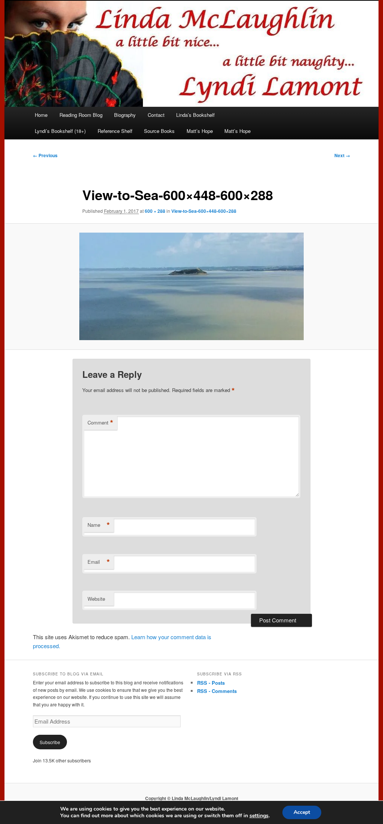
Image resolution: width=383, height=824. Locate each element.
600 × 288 (155, 211)
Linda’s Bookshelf (195, 114)
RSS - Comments (217, 690)
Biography (125, 114)
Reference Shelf (115, 130)
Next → (342, 155)
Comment (100, 423)
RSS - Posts (211, 682)
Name (99, 525)
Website (96, 598)
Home (41, 114)
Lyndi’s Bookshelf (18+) (60, 130)
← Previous (45, 155)
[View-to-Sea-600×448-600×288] (191, 286)
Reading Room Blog (80, 114)
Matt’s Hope (200, 130)
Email (99, 562)
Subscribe (50, 742)
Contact (156, 114)
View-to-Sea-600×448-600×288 (203, 211)
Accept (302, 812)
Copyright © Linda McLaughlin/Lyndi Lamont (191, 798)
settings (259, 815)
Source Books (159, 130)
